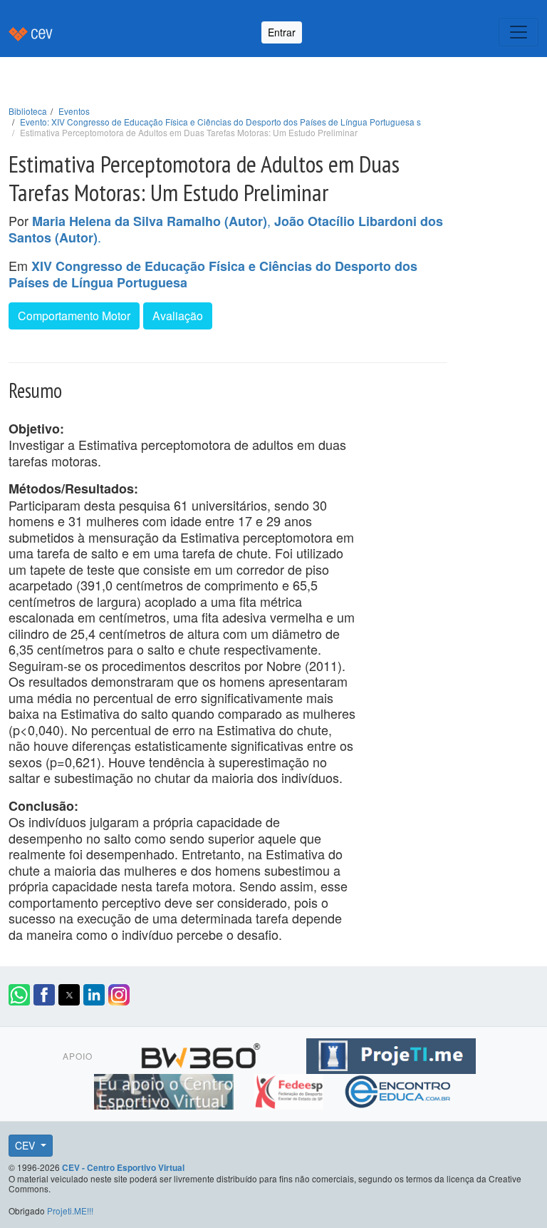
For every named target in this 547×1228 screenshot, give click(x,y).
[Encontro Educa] (398, 1089)
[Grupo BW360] (203, 1053)
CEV (26, 1145)
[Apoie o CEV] (165, 1089)
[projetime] (391, 1053)
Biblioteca (28, 111)
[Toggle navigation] (518, 32)
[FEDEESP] (290, 1089)
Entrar (282, 32)
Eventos (74, 111)
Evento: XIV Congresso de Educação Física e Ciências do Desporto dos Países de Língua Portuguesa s (220, 122)
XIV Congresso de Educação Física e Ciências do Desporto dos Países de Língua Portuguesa (213, 274)
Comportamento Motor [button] (74, 315)
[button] (19, 995)
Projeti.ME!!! (70, 1210)
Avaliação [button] (177, 315)
